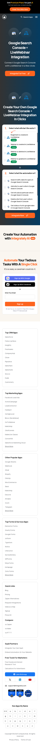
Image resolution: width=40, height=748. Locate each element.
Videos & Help (10, 607)
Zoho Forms (9, 571)
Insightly (8, 345)
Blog (6, 590)
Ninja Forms (9, 563)
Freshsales (9, 349)
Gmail (7, 470)
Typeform (8, 542)
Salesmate (9, 370)
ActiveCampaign (11, 402)
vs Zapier (8, 624)
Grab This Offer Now (20, 9)
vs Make (8, 628)
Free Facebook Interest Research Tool (13, 663)
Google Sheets (10, 462)
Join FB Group (21, 674)
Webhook (8, 466)
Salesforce (9, 337)
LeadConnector (11, 406)
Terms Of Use (26, 740)
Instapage (9, 567)
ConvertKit (9, 439)
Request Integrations (13, 603)
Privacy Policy (14, 740)
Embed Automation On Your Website (18, 652)
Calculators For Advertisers (15, 668)
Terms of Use (23, 311)
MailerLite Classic (11, 434)
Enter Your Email (10, 293)
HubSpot (8, 410)
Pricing (7, 594)
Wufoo (7, 547)
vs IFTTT (8, 633)
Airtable (8, 499)
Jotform (8, 538)
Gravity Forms (10, 530)
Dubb (7, 378)
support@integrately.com (17, 686)
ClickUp (8, 478)
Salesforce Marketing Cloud (15, 443)
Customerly (9, 382)
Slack (7, 486)
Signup (7, 611)
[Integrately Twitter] (10, 680)
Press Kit (8, 615)
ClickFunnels (9, 430)
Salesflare (8, 366)
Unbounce (9, 551)
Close (7, 357)
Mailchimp (8, 426)
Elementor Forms (11, 526)
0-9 (5, 711)
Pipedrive (8, 362)
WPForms (8, 559)
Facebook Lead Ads (12, 397)
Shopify (7, 474)
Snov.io (7, 374)
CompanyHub (10, 353)
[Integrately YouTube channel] (30, 680)
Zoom (7, 503)
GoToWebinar (10, 422)
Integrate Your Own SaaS (14, 648)
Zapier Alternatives (12, 598)
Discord (8, 495)
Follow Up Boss (10, 341)
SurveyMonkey (10, 555)
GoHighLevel (9, 414)
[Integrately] (4, 17)
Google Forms (10, 534)
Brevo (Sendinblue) (12, 418)
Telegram (8, 507)
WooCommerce (11, 482)
